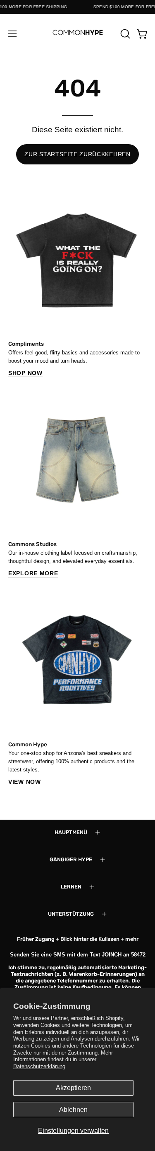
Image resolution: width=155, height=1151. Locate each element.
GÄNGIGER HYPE (71, 859)
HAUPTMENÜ (71, 832)
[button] (124, 34)
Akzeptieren (73, 1087)
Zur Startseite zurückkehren (77, 154)
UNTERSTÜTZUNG (71, 914)
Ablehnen (73, 1109)
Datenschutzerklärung (39, 1066)
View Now (24, 781)
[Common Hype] (78, 33)
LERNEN (71, 887)
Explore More (33, 573)
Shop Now (25, 373)
